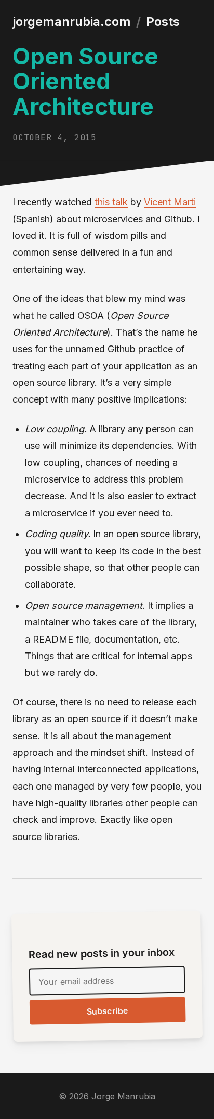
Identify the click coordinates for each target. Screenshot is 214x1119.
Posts (163, 21)
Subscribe (107, 1011)
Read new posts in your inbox (102, 953)
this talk (111, 201)
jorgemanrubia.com (71, 21)
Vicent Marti (170, 201)
